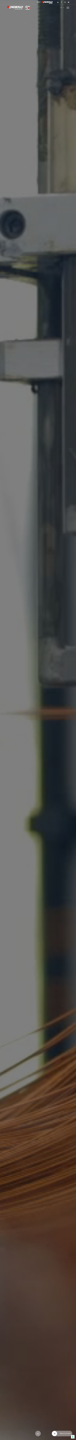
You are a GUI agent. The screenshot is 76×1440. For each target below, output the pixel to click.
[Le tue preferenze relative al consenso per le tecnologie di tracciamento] (73, 1437)
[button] (38, 1433)
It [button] (61, 7)
